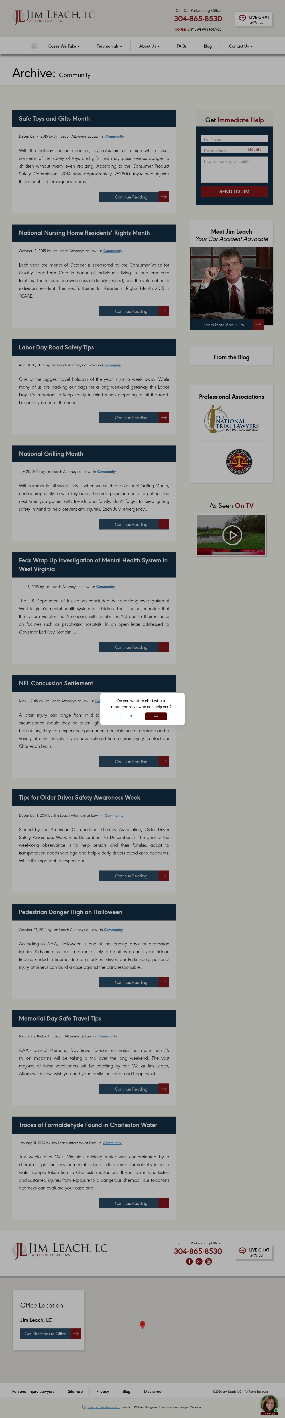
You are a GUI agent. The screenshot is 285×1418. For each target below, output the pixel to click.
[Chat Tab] (142, 709)
